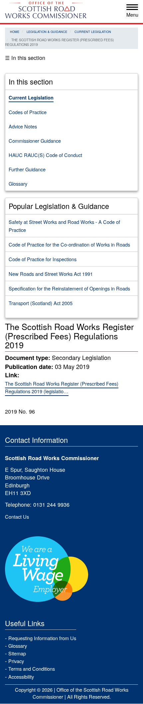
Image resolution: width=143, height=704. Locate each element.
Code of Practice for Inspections (42, 259)
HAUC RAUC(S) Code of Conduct (45, 154)
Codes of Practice (28, 111)
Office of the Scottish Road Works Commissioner (80, 693)
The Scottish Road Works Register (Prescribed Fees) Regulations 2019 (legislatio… (61, 387)
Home (14, 31)
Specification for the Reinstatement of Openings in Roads (69, 288)
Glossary (18, 183)
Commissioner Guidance (35, 140)
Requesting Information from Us (42, 637)
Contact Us (17, 516)
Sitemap (17, 653)
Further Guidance (27, 169)
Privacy (16, 660)
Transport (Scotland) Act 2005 (40, 302)
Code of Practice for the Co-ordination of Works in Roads (69, 244)
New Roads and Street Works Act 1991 (51, 273)
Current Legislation (92, 31)
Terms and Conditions (31, 668)
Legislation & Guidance (47, 31)
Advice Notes (23, 126)
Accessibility (21, 676)
